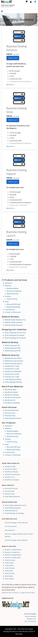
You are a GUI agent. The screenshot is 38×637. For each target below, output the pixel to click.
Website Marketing (13, 307)
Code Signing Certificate (13, 379)
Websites (8, 286)
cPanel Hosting (12, 299)
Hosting (7, 296)
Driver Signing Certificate (13, 382)
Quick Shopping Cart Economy (15, 333)
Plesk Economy (9, 573)
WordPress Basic (10, 390)
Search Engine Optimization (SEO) (15, 505)
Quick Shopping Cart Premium (15, 338)
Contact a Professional (12, 312)
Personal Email (10, 413)
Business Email (10, 416)
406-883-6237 (31, 619)
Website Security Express (13, 364)
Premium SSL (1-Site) (12, 377)
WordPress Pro (10, 400)
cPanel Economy (10, 560)
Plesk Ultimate (9, 579)
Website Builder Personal (13, 325)
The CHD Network (11, 526)
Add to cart (12, 58)
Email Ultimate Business (13, 418)
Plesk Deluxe (9, 576)
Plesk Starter (9, 571)
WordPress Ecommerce (13, 397)
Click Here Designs (8, 5)
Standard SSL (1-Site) (12, 366)
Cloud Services (10, 310)
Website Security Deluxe (13, 358)
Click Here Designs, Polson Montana (16, 522)
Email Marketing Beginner (13, 508)
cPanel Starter (9, 563)
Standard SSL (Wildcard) (13, 371)
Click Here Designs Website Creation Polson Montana (19, 535)
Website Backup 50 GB (12, 351)
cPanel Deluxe (9, 565)
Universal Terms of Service (10, 592)
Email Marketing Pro (11, 510)
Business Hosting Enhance (16, 48)
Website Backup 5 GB (12, 345)
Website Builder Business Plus (15, 320)
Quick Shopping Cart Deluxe (14, 335)
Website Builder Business (13, 322)
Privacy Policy (30, 592)
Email (6, 302)
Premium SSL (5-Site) (12, 374)
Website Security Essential (14, 361)
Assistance (8, 283)
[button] (3, 11)
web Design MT (10, 530)
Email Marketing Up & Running (14, 513)
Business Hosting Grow (12, 552)
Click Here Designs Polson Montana (16, 540)
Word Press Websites (14, 291)
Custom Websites (30, 616)
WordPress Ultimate (12, 395)
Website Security (12, 294)
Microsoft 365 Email (13, 304)
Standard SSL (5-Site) (12, 369)
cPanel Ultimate (10, 568)
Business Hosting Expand (13, 555)
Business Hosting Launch (13, 557)
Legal (22, 592)
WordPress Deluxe (11, 392)
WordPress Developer (12, 403)
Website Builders (12, 288)
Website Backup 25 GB (12, 348)
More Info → (10, 85)
